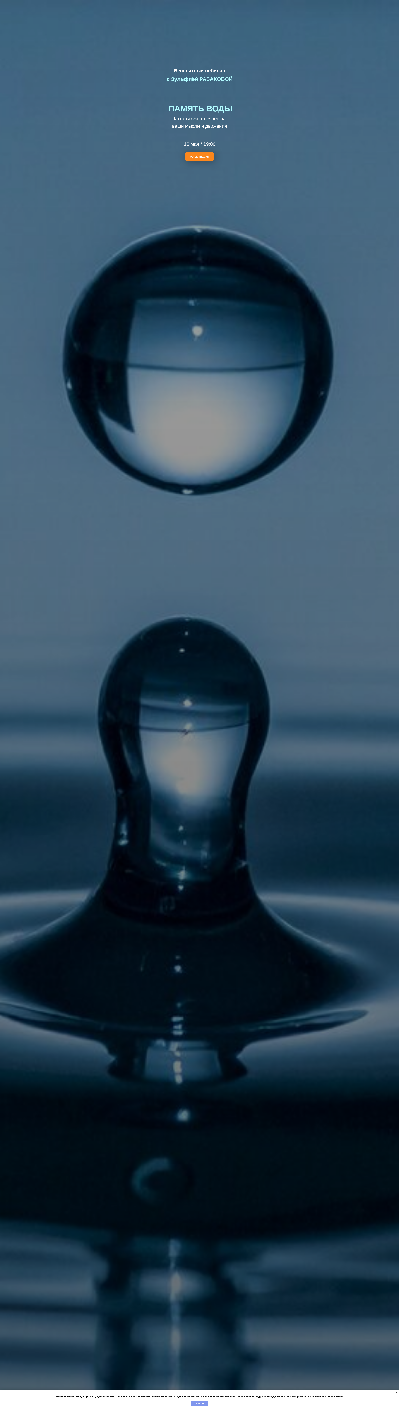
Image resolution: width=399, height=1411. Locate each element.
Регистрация (199, 156)
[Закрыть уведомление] (396, 1392)
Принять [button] (199, 1403)
